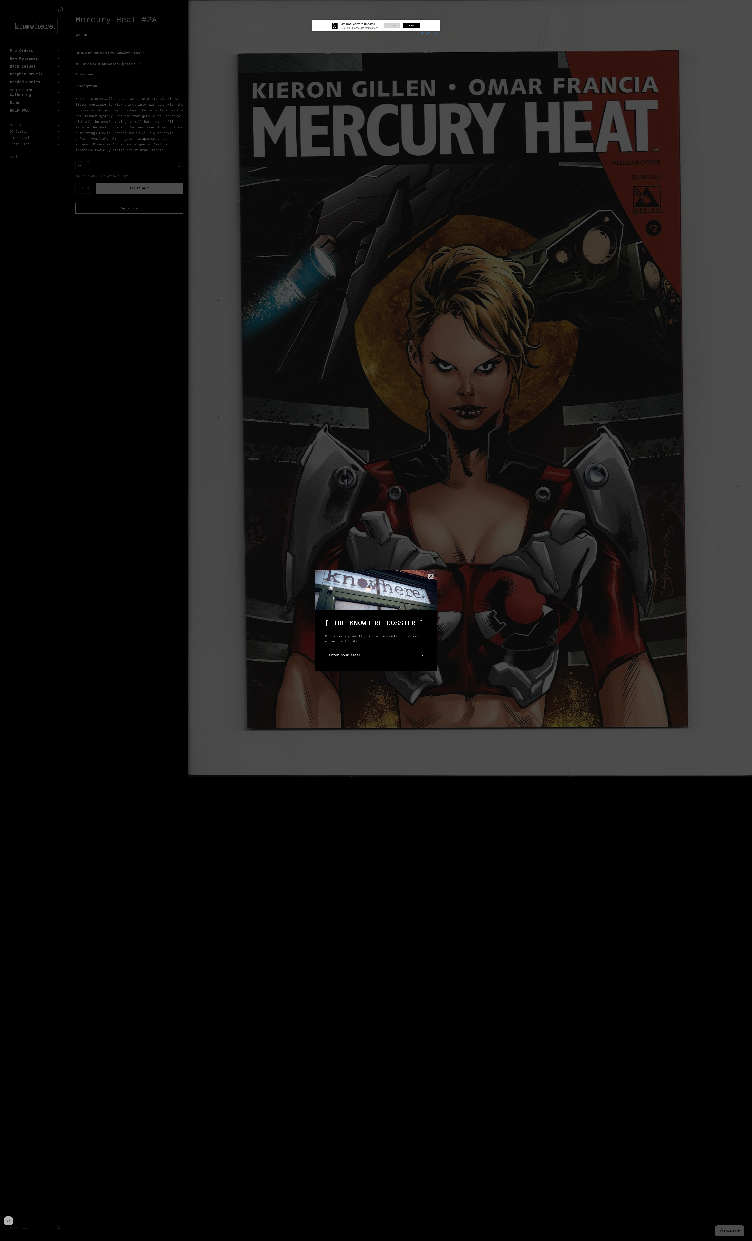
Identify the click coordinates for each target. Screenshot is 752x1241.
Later (392, 25)
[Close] (431, 576)
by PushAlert (432, 33)
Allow (411, 25)
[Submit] (420, 655)
